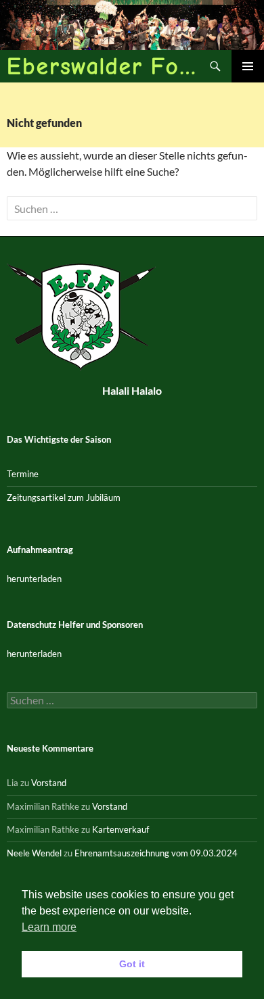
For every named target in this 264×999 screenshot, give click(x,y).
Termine (23, 473)
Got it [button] (132, 963)
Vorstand (48, 782)
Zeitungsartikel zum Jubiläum (63, 497)
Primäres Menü (248, 66)
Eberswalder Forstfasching (103, 65)
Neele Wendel (34, 853)
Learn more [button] (49, 927)
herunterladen (34, 578)
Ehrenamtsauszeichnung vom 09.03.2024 (156, 853)
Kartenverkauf (120, 829)
